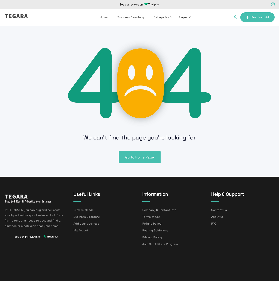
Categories (161, 17)
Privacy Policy (152, 237)
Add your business (86, 223)
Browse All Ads (83, 210)
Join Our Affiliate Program (160, 244)
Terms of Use (151, 216)
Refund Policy (152, 223)
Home (104, 17)
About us (217, 216)
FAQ (213, 223)
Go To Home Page (139, 157)
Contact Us (219, 210)
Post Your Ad (260, 17)
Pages (183, 17)
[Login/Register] (235, 17)
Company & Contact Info (159, 210)
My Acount (80, 230)
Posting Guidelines (155, 230)
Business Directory (130, 17)
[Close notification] (273, 4)
